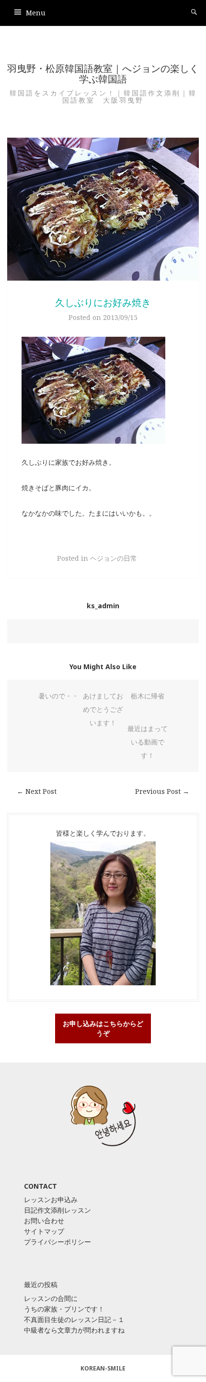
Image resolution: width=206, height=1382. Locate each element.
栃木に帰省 (147, 695)
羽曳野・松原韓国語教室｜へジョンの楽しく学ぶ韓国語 (103, 73)
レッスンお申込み (51, 1199)
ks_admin (103, 605)
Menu (36, 12)
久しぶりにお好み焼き (103, 302)
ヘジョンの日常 (113, 558)
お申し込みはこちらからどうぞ (103, 1028)
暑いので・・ (58, 695)
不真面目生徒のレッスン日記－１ (74, 1319)
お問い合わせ (44, 1220)
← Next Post (37, 791)
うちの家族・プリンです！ (64, 1308)
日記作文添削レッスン (57, 1210)
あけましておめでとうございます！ (103, 709)
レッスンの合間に (51, 1298)
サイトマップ (44, 1231)
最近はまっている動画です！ (147, 742)
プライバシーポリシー (57, 1241)
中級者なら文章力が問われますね (74, 1330)
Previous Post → (162, 791)
